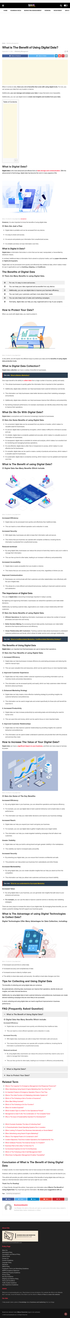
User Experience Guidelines (10, 1285)
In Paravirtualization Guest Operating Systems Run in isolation (25, 1127)
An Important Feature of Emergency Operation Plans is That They (26, 1092)
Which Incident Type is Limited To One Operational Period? (24, 1111)
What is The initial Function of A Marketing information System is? (26, 1095)
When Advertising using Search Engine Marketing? (21, 1133)
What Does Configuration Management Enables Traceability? (25, 1155)
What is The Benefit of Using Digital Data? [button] (25, 1014)
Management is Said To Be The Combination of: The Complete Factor (27, 1114)
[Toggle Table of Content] (15, 160)
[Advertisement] (35, 28)
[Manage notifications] (65, 1314)
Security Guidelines (7, 1276)
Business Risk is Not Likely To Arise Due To (19, 1146)
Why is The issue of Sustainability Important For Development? (25, 1117)
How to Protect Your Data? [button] (18, 1075)
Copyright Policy (6, 1262)
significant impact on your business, (30, 746)
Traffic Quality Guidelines (9, 1283)
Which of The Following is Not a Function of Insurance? (23, 1098)
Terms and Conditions (8, 1281)
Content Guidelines (7, 1260)
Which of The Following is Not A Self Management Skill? (23, 1152)
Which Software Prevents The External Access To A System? (25, 1143)
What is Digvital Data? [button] (16, 1069)
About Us (4, 1250)
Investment (58, 10)
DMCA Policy (6, 1266)
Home (5, 10)
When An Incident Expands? (14, 1107)
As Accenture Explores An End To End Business (21, 1149)
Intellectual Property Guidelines (11, 1272)
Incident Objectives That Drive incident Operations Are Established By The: (29, 1139)
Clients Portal (6, 1256)
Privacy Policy (6, 1274)
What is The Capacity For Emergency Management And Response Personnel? (30, 1086)
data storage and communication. (48, 171)
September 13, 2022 (7, 51)
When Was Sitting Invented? (14, 1101)
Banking (48, 10)
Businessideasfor (21, 1205)
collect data (28, 380)
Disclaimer (5, 1264)
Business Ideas (15, 10)
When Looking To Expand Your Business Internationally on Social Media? (29, 1130)
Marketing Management (33, 10)
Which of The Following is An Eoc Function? (19, 1104)
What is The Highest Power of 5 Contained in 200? (21, 1136)
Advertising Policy (7, 1252)
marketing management (13, 1193)
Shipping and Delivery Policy (10, 1279)
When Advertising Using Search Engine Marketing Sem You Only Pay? (28, 1089)
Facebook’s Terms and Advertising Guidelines (15, 1268)
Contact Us (5, 1258)
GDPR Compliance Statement (10, 1270)
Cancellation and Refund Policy (11, 1254)
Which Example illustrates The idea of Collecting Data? (23, 1124)
